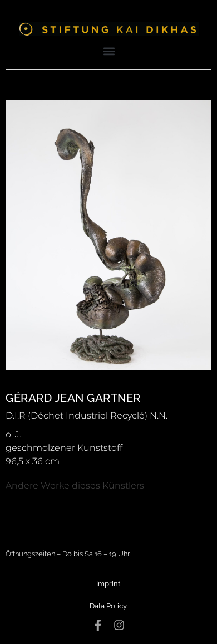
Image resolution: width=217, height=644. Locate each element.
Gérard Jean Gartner (73, 398)
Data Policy (108, 606)
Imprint (108, 584)
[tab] (75, 485)
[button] (109, 51)
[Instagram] (119, 625)
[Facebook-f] (98, 625)
